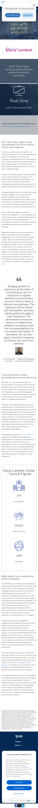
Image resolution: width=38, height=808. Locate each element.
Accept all (19, 782)
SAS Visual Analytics (11, 126)
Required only (19, 788)
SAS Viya (25, 126)
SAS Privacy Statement (13, 800)
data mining (17, 662)
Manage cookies (19, 794)
